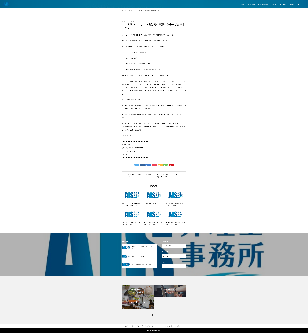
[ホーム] (122, 10)
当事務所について (294, 4)
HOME (236, 4)
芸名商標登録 (251, 4)
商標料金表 (274, 4)
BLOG (303, 4)
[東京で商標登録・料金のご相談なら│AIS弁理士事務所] (6, 4)
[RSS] (155, 315)
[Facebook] (152, 315)
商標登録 (243, 4)
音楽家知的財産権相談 (263, 4)
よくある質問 (283, 4)
